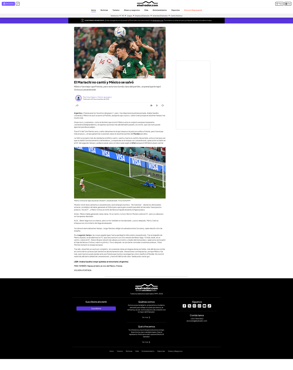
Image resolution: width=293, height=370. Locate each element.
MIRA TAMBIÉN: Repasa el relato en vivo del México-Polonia (98, 266)
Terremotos (115, 16)
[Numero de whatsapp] (199, 307)
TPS (123, 16)
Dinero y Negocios (175, 351)
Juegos (129, 16)
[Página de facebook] (184, 307)
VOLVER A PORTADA (82, 270)
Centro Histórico (176, 16)
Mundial (136, 134)
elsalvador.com (157, 20)
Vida (146, 10)
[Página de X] (189, 307)
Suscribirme (96, 308)
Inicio (93, 10)
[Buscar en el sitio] (18, 4)
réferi (134, 143)
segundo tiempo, (85, 235)
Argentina (78, 113)
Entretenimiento (160, 10)
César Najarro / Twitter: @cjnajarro (99, 97)
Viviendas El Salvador (160, 16)
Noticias (104, 10)
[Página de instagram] (194, 307)
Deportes (175, 10)
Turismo (116, 10)
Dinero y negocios (132, 10)
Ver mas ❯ (146, 317)
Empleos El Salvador (142, 16)
